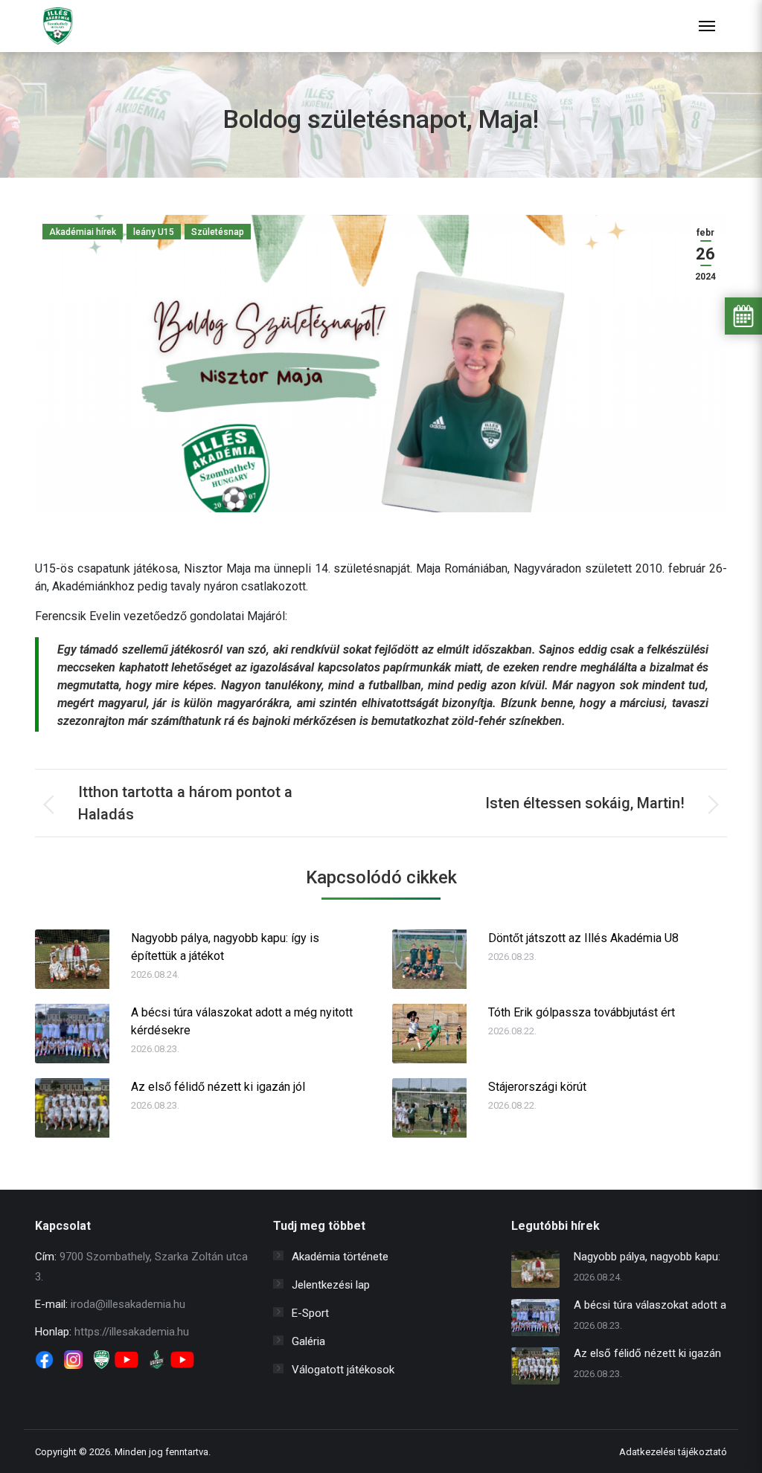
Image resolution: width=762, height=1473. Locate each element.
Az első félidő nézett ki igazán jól (218, 1087)
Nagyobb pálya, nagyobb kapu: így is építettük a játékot (225, 947)
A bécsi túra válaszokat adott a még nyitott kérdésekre (242, 1021)
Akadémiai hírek (82, 232)
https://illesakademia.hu (131, 1331)
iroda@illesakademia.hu (128, 1304)
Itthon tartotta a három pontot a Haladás (185, 803)
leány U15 (153, 232)
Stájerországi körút (537, 1087)
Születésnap (217, 232)
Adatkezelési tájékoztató (673, 1451)
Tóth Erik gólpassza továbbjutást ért (581, 1012)
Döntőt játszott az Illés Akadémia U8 (583, 938)
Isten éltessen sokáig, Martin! (585, 803)
